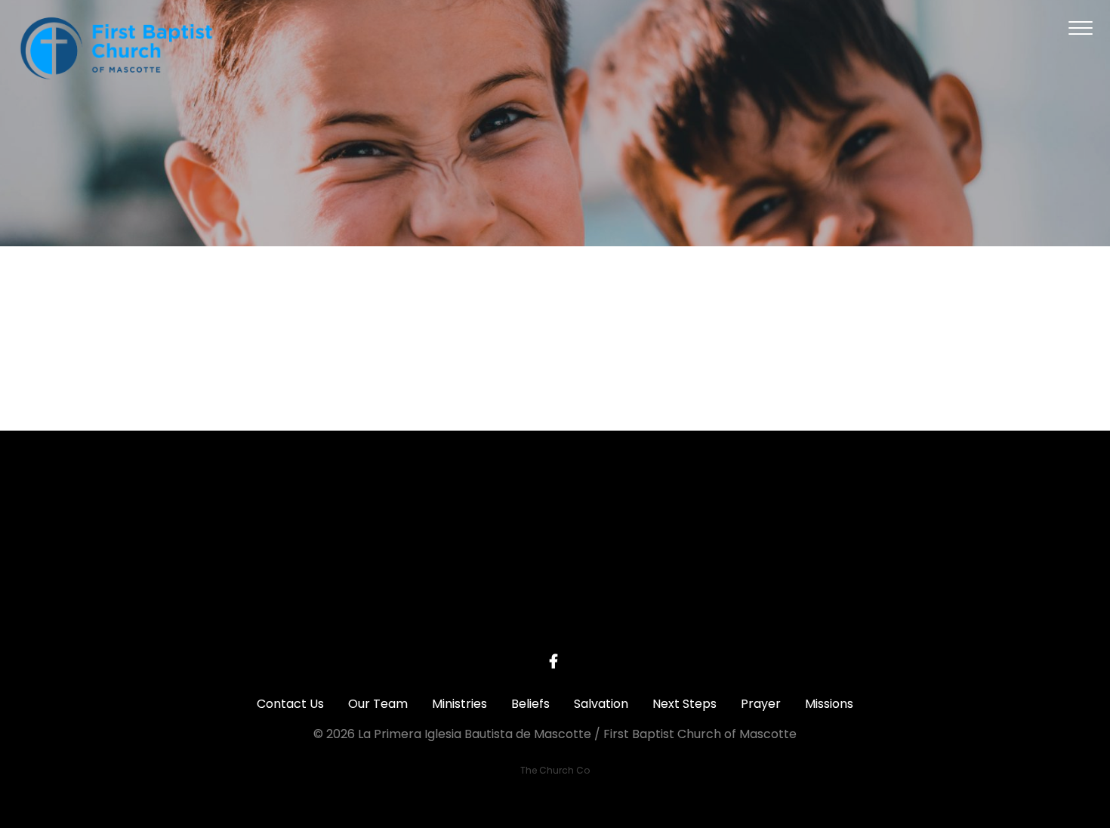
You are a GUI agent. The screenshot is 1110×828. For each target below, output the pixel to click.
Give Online (879, 598)
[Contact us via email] (231, 514)
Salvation (601, 703)
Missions (829, 703)
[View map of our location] (663, 514)
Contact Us (290, 703)
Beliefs (530, 703)
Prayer (761, 703)
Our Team (378, 703)
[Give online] (879, 514)
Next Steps (684, 703)
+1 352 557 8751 (446, 598)
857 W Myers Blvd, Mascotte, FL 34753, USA (662, 605)
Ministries (459, 703)
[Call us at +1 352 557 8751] (447, 514)
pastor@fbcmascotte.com (231, 598)
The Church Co (555, 770)
